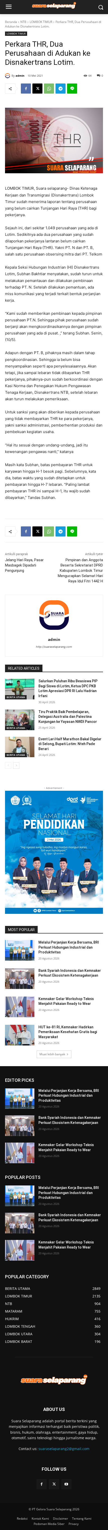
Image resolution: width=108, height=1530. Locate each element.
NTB (23, 22)
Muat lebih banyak (52, 1054)
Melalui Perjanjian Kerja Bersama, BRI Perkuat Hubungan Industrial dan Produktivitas (68, 947)
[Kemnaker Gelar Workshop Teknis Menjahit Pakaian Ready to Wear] (19, 1007)
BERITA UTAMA (16, 697)
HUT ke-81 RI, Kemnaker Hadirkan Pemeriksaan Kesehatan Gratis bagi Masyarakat (67, 1032)
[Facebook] (26, 88)
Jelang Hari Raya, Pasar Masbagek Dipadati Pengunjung (24, 565)
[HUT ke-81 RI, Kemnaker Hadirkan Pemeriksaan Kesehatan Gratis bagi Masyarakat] (19, 1035)
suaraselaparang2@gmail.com (63, 1448)
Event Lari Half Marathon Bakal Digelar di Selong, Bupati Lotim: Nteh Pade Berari (69, 744)
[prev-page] (8, 765)
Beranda (11, 22)
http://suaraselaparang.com (54, 646)
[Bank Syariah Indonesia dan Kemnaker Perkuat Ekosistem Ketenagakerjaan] (19, 978)
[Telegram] (61, 88)
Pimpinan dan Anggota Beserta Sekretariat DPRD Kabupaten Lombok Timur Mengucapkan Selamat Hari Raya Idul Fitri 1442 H (80, 570)
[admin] (8, 75)
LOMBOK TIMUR (41, 22)
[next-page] (16, 765)
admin (20, 75)
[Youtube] (66, 1484)
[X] (37, 88)
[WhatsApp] (49, 88)
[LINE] (72, 88)
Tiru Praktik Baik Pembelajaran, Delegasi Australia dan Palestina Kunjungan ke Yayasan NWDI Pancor (67, 717)
